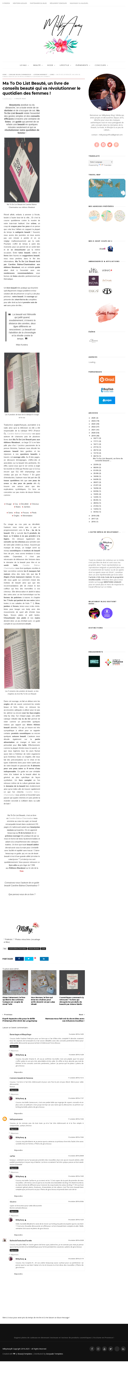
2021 (93, 429)
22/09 (96, 464)
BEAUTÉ (37, 65)
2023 (93, 424)
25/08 (96, 473)
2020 (93, 432)
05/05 (96, 500)
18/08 (96, 476)
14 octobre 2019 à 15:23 (76, 1220)
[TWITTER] (110, 1348)
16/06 (96, 488)
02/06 (96, 491)
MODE (50, 65)
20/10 (96, 450)
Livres (52, 74)
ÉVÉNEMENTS (82, 65)
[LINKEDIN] (123, 1348)
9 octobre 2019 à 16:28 (76, 1055)
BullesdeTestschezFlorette (21, 1241)
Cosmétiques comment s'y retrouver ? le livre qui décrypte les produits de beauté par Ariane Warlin (71, 1000)
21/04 (96, 506)
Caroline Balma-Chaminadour (20, 74)
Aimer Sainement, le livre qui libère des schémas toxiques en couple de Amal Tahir (13, 1000)
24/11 (96, 438)
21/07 (96, 485)
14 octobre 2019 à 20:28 (76, 1240)
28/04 (96, 503)
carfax (12, 1156)
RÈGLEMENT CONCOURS (58, 3)
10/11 (96, 444)
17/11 (96, 441)
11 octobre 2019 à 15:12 (76, 1078)
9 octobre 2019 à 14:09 (76, 1034)
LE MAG (23, 65)
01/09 (96, 470)
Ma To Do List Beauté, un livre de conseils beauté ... (108, 459)
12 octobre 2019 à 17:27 (76, 1098)
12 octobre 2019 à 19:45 (76, 1137)
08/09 (96, 467)
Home (4, 74)
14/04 (96, 509)
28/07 (96, 482)
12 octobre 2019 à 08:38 (76, 1156)
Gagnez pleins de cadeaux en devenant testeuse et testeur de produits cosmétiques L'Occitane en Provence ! (64, 1337)
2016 (93, 521)
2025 (93, 418)
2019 (93, 435)
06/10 (96, 456)
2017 (93, 518)
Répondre (14, 1046)
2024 (93, 421)
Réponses (14, 1051)
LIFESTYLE (64, 65)
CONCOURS (100, 65)
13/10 (96, 453)
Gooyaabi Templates (54, 1354)
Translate (107, 165)
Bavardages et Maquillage (20, 1034)
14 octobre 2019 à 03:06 (76, 1201)
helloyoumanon (16, 1119)
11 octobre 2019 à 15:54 (76, 1119)
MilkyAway (20, 1055)
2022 (93, 426)
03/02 (96, 512)
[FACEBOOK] (92, 1348)
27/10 (96, 447)
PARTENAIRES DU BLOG (38, 3)
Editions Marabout (40, 74)
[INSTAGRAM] (98, 1348)
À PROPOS (6, 3)
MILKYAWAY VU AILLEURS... (79, 3)
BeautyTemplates (25, 1354)
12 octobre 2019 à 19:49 (76, 1176)
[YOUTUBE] (104, 1348)
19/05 (96, 494)
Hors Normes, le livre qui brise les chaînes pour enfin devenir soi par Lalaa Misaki (43, 1000)
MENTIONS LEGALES (20, 3)
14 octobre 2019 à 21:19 (76, 1259)
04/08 (96, 479)
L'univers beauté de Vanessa (21, 1078)
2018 (93, 515)
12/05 (96, 497)
